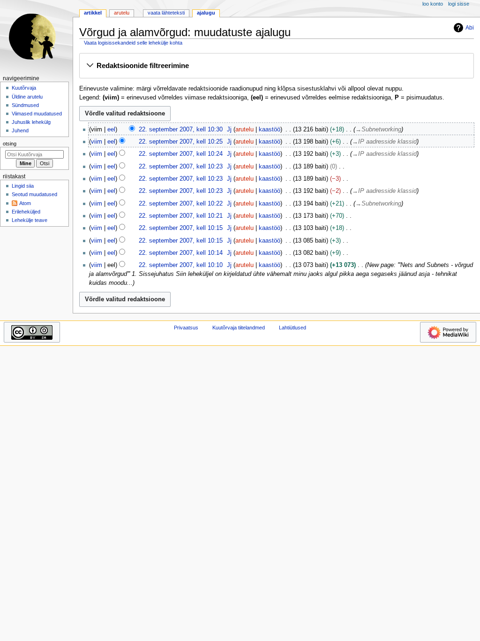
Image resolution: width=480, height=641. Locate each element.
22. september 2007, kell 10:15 (181, 228)
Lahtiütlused (292, 327)
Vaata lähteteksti (166, 12)
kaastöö (269, 129)
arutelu (244, 129)
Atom (25, 203)
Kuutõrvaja (24, 88)
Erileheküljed (26, 211)
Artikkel (93, 12)
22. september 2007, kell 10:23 (181, 166)
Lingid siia (23, 186)
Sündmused (25, 105)
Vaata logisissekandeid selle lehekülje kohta (133, 43)
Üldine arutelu (27, 96)
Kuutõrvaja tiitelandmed (238, 327)
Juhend (20, 130)
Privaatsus (186, 327)
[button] (276, 66)
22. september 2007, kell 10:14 (181, 253)
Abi (469, 27)
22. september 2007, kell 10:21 (181, 216)
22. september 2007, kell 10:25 (181, 141)
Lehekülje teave (29, 220)
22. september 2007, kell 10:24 (181, 154)
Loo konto (432, 4)
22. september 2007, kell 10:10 (181, 265)
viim (96, 141)
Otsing (9, 143)
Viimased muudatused (37, 113)
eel (111, 129)
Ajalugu (206, 12)
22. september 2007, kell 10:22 (181, 203)
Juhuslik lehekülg (31, 122)
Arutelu (121, 12)
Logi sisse (458, 4)
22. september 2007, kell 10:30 (181, 129)
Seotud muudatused (34, 194)
